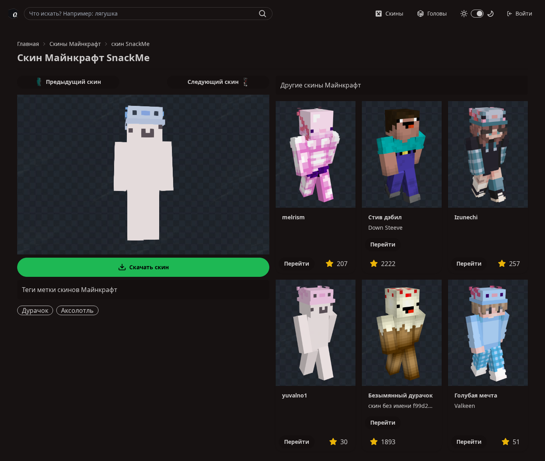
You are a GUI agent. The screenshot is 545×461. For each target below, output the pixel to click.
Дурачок (35, 310)
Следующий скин (213, 81)
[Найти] (262, 13)
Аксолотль (77, 310)
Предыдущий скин (73, 81)
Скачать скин (149, 267)
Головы (437, 13)
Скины (394, 13)
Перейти (296, 263)
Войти (523, 13)
